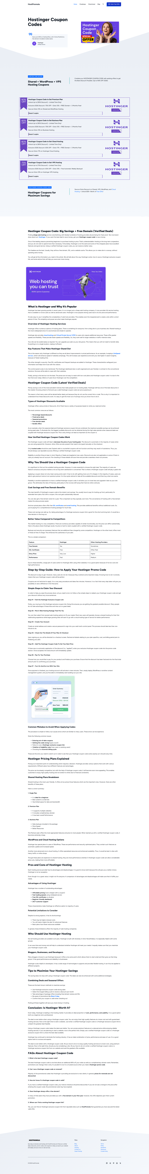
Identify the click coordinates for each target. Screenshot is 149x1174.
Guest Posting (78, 1151)
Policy (102, 1145)
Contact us (77, 1149)
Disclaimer (103, 1147)
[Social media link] (107, 1163)
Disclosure (103, 1149)
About (76, 1145)
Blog (99, 4)
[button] (103, 4)
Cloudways (83, 4)
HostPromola (34, 4)
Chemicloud (91, 4)
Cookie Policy (104, 1151)
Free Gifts (99, 191)
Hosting (76, 1147)
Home (75, 4)
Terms (102, 1144)
